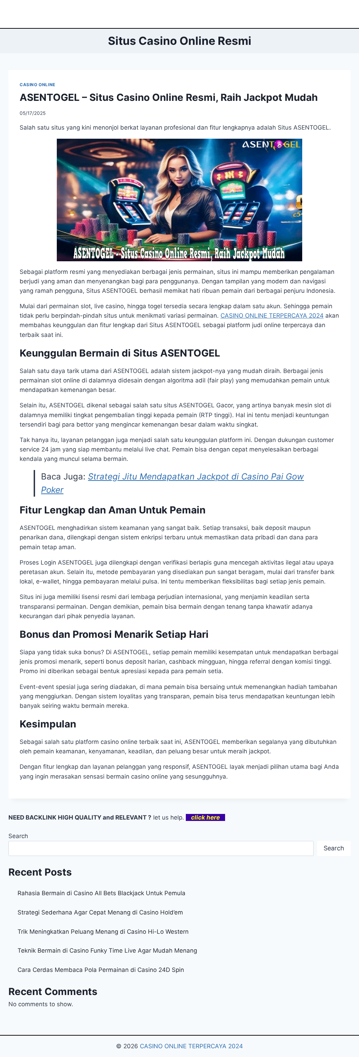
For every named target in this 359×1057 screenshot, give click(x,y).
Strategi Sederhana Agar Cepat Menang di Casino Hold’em (100, 912)
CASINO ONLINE (37, 84)
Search (18, 836)
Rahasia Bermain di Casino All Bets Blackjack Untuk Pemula (101, 893)
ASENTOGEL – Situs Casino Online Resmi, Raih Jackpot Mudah (169, 97)
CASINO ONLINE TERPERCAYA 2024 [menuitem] (272, 315)
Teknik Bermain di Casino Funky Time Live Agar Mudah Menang (107, 950)
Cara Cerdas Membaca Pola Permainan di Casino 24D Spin (101, 969)
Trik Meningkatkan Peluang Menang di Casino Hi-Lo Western (103, 931)
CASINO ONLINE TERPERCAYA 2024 (191, 1046)
